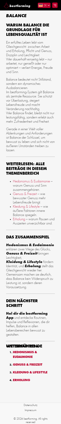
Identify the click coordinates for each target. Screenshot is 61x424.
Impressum (30, 410)
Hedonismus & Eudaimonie (31, 181)
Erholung (19, 219)
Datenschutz (30, 405)
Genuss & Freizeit (25, 194)
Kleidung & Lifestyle (26, 206)
